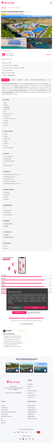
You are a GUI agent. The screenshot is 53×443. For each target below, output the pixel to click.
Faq (2, 418)
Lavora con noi (31, 397)
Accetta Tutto (35, 307)
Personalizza (15, 307)
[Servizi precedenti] (1, 367)
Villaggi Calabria (32, 405)
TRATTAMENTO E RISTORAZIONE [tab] (38, 79)
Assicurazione (4, 414)
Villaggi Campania (32, 418)
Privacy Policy (4, 407)
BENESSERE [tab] (19, 79)
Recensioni (30, 386)
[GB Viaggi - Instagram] (26, 439)
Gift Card (3, 420)
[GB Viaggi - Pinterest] (29, 439)
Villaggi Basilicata (32, 410)
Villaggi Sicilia (31, 414)
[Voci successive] (50, 80)
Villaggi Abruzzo (31, 416)
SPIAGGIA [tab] (13, 79)
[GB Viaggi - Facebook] (20, 439)
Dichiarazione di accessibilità (8, 412)
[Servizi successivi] (51, 367)
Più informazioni (12, 304)
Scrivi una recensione (27, 324)
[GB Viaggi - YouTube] (23, 439)
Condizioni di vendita (6, 416)
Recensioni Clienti (20, 312)
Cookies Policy (4, 410)
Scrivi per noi (31, 393)
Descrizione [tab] (5, 79)
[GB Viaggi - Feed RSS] (32, 439)
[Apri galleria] (26, 26)
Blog (29, 388)
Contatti (3, 405)
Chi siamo (30, 384)
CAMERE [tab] (26, 79)
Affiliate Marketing (32, 390)
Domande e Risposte (34, 312)
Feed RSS (3, 423)
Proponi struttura (32, 395)
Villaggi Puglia (31, 407)
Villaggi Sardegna (32, 412)
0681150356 (18, 393)
